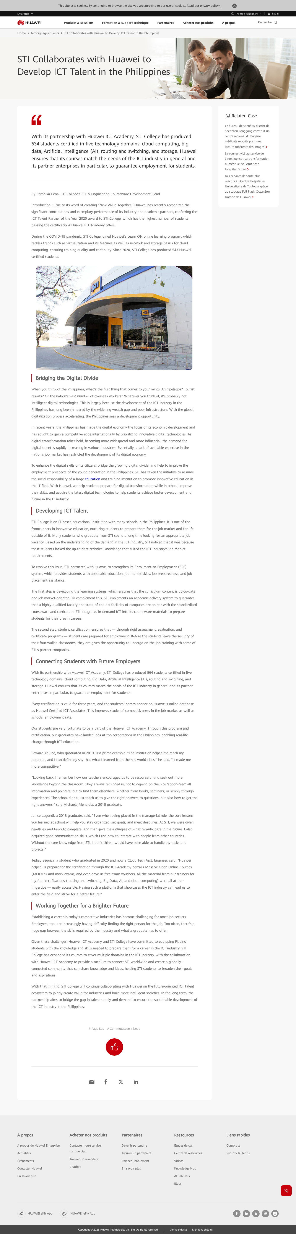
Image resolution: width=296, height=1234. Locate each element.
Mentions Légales (202, 1229)
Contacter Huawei (29, 1168)
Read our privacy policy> (203, 5)
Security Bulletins (238, 1153)
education (92, 479)
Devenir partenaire (134, 1145)
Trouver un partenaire (136, 1153)
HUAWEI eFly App (82, 1213)
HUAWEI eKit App (40, 1213)
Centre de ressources (188, 1153)
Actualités (24, 1153)
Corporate (233, 1145)
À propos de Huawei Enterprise (38, 1145)
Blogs (178, 1183)
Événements (25, 1161)
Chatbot (75, 1166)
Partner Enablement (135, 1161)
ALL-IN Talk (182, 1176)
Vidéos (178, 1161)
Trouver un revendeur (84, 1159)
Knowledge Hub (185, 1168)
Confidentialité (178, 1229)
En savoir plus (26, 1176)
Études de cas (183, 1145)
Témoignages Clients (45, 33)
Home (21, 33)
